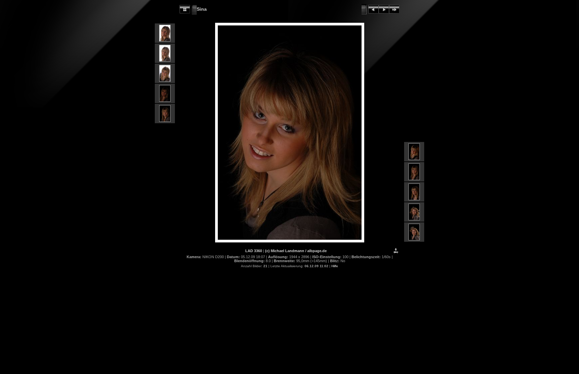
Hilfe (334, 266)
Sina (202, 9)
